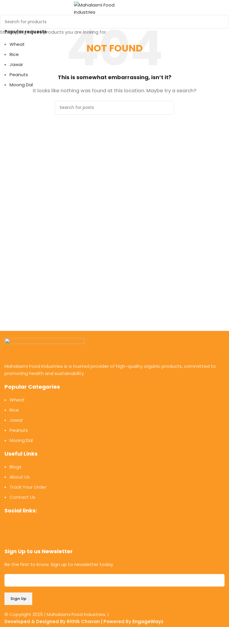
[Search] (152, 9)
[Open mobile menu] (142, 9)
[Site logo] (104, 8)
